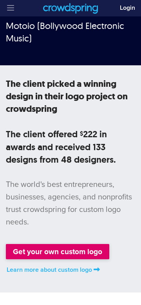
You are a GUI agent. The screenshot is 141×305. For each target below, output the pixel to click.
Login (127, 8)
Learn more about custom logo (49, 270)
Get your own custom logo (57, 251)
